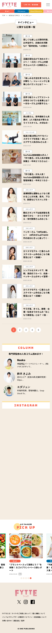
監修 (22, 620)
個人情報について (38, 613)
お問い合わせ (7, 620)
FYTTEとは (6, 613)
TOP (3, 15)
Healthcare (36, 11)
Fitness (22, 11)
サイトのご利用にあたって (21, 613)
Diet (7, 11)
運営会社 (16, 620)
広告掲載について (40, 617)
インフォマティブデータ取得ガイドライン (17, 617)
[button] (21, 578)
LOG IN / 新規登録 (31, 4)
